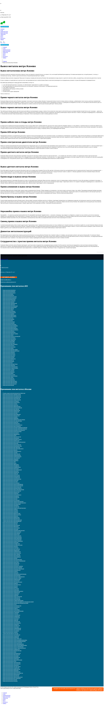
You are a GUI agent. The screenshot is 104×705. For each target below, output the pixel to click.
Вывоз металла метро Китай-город (11, 475)
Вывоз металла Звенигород (9, 315)
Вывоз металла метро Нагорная (10, 529)
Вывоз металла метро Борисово (10, 422)
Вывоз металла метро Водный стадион (12, 439)
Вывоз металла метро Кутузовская (11, 500)
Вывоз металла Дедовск (8, 302)
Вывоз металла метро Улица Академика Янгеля (14, 641)
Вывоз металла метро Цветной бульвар (12, 660)
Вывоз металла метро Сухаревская (11, 616)
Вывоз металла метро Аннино (10, 403)
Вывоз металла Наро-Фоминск (10, 344)
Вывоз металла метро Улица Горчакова (12, 642)
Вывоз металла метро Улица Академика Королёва (15, 640)
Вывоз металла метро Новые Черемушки (13, 541)
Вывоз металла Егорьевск (9, 311)
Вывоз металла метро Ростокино (11, 588)
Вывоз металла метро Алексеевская (11, 398)
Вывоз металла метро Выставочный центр (13, 448)
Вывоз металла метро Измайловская (12, 467)
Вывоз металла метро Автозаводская (12, 396)
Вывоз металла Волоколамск (10, 296)
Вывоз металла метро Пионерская (11, 563)
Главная (2, 29)
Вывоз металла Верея (8, 294)
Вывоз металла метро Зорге (9, 463)
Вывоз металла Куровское (9, 332)
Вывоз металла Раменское (9, 358)
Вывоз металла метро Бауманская (11, 411)
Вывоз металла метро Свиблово (10, 595)
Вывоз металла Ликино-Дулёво (10, 333)
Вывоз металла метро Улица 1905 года (12, 638)
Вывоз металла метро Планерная (11, 564)
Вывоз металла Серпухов (9, 365)
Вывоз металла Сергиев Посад (10, 364)
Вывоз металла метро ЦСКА (9, 661)
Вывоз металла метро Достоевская (11, 458)
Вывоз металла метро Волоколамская (12, 444)
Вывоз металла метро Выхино (10, 450)
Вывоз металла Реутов (8, 360)
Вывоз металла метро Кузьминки (11, 496)
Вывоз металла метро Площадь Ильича (12, 567)
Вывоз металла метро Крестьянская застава (13, 489)
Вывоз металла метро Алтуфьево (11, 401)
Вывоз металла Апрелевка (9, 290)
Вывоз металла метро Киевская (10, 473)
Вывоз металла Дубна (8, 310)
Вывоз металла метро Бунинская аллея (12, 431)
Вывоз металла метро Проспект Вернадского (14, 576)
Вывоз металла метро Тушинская (11, 636)
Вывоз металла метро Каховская (10, 471)
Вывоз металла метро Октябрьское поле (12, 545)
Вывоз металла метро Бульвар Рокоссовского (14, 430)
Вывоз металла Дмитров (9, 304)
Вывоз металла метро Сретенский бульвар (13, 611)
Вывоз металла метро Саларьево (11, 594)
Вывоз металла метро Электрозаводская (12, 677)
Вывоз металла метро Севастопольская (12, 596)
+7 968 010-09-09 (4, 5)
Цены (1, 35)
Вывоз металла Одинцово (9, 347)
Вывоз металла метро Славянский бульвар (13, 600)
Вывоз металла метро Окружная (10, 542)
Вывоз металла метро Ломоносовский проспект (14, 508)
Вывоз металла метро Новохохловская (12, 537)
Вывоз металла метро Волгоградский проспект (14, 442)
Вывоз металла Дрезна (8, 308)
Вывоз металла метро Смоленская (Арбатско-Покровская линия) (18, 601)
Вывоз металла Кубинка (8, 331)
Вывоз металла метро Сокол (10, 604)
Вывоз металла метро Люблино (10, 512)
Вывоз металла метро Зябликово (11, 464)
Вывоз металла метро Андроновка (11, 402)
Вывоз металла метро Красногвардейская (13, 484)
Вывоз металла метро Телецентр (11, 624)
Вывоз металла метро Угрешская (11, 637)
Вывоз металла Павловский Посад (11, 351)
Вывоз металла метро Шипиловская (11, 671)
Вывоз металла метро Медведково (11, 518)
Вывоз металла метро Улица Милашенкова (13, 644)
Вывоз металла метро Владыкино (11, 438)
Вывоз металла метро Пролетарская (11, 575)
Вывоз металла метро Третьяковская (12, 629)
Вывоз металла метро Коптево (10, 481)
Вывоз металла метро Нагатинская (11, 528)
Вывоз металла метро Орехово (10, 546)
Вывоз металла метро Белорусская (11, 415)
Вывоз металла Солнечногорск (10, 366)
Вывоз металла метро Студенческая (11, 615)
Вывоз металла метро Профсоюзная (11, 579)
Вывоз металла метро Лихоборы (11, 505)
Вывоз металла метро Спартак (10, 608)
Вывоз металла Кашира (8, 319)
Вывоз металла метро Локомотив (11, 506)
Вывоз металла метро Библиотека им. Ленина (14, 419)
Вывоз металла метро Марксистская (11, 513)
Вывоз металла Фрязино (9, 372)
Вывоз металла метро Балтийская (11, 409)
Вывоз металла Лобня (8, 335)
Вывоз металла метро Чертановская (11, 663)
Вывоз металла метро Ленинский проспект (13, 501)
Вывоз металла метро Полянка (10, 571)
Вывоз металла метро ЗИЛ (9, 462)
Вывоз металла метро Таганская (10, 619)
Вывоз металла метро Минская (10, 522)
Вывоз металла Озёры (8, 348)
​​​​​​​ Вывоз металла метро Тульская (10, 633)
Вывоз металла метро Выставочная (11, 447)
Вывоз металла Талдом (8, 370)
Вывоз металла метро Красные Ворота (12, 488)
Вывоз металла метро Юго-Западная (12, 678)
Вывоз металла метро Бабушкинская (11, 406)
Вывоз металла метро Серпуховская (11, 599)
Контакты (2, 38)
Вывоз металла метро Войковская (11, 440)
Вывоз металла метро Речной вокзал (12, 584)
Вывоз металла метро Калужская (11, 468)
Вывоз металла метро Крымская (10, 493)
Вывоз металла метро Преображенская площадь (14, 574)
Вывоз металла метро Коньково (10, 480)
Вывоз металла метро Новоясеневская (12, 539)
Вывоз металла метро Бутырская (11, 432)
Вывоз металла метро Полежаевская (11, 570)
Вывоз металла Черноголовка (10, 376)
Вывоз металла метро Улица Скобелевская (13, 646)
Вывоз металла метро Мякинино (11, 526)
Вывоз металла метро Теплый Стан (11, 625)
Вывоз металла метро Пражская (10, 572)
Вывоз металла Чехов (8, 377)
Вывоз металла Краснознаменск (10, 329)
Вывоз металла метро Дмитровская (11, 454)
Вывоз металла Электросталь (10, 382)
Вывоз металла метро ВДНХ (9, 435)
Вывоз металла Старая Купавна (10, 368)
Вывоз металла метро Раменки (10, 583)
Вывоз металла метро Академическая (12, 397)
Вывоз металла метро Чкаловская (11, 667)
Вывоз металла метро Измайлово (11, 465)
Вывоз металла (4, 33)
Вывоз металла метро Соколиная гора (12, 605)
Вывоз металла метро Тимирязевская (12, 628)
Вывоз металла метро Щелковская (11, 674)
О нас (1, 30)
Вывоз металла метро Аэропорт (10, 405)
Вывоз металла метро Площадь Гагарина (13, 566)
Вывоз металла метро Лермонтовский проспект (14, 502)
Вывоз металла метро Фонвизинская (12, 653)
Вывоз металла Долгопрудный (10, 306)
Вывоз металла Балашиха (9, 291)
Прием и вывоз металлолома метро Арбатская (14, 393)
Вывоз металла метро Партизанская (11, 555)
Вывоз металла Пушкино (9, 356)
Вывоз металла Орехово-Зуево (10, 349)
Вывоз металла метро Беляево (10, 417)
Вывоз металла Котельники (9, 324)
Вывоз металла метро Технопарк (11, 627)
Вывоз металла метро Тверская (10, 620)
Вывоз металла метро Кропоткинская (12, 491)
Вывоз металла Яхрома (8, 385)
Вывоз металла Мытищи (9, 343)
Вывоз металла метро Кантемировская (12, 469)
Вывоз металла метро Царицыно (11, 658)
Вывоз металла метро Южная (10, 679)
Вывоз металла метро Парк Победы (11, 554)
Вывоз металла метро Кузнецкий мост (12, 495)
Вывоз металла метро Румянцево (11, 590)
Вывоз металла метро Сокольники (11, 607)
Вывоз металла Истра (8, 318)
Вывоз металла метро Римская (10, 587)
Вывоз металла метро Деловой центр (12, 451)
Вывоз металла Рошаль (8, 361)
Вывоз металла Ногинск (8, 345)
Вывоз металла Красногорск (9, 327)
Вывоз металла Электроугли (9, 384)
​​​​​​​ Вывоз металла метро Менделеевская (12, 521)
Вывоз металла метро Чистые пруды (11, 666)
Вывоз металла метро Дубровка (10, 459)
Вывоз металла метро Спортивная (11, 609)
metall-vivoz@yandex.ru (5, 279)
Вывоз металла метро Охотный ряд (11, 549)
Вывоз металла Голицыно (9, 300)
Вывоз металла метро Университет (11, 649)
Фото (1, 37)
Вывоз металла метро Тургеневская (11, 634)
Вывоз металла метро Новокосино (11, 534)
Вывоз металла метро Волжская (10, 443)
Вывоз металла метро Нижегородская (12, 531)
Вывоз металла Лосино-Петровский (11, 336)
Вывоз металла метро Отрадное (10, 547)
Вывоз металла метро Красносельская (12, 487)
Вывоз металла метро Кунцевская (11, 497)
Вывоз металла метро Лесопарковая (11, 504)
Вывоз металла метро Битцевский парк (12, 421)
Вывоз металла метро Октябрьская (11, 543)
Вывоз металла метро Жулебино (10, 460)
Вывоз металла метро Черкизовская (11, 662)
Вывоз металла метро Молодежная (11, 525)
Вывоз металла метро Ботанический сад (12, 425)
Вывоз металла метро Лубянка (10, 509)
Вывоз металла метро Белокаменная (12, 414)
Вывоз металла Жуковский (9, 312)
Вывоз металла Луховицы (9, 337)
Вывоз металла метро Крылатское (11, 492)
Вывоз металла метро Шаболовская (11, 669)
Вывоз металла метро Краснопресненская (13, 485)
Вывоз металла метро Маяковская (11, 517)
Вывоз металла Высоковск (9, 299)
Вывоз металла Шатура (8, 378)
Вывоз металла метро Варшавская (11, 434)
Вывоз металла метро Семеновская (11, 597)
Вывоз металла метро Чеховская (11, 665)
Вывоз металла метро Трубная (10, 632)
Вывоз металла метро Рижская (10, 586)
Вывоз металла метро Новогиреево (11, 533)
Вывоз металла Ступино (8, 369)
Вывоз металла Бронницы (9, 292)
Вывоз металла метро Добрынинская (12, 455)
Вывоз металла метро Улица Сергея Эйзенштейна (15, 645)
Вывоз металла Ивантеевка (9, 316)
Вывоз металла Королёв (9, 323)
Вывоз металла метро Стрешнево (11, 612)
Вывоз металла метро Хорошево (11, 656)
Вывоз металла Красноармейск (10, 325)
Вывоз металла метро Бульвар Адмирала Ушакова (15, 427)
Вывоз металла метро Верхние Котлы (12, 436)
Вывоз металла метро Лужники (10, 510)
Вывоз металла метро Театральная (11, 621)
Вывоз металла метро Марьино (10, 516)
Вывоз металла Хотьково (9, 374)
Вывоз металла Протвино (9, 354)
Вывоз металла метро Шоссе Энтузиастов (13, 673)
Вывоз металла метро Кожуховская (11, 476)
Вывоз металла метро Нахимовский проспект (14, 530)
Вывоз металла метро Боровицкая (11, 423)
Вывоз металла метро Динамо (10, 452)
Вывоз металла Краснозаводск (10, 328)
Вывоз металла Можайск (9, 341)
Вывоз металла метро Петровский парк (12, 559)
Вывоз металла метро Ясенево (10, 681)
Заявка (2, 39)
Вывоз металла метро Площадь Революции (13, 568)
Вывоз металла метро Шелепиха (11, 670)
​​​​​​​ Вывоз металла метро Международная (12, 520)
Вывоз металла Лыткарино (9, 339)
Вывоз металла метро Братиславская (12, 426)
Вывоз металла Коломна (9, 321)
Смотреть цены (4, 259)
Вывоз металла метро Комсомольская (12, 479)
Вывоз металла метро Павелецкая (11, 550)
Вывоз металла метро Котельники (11, 483)
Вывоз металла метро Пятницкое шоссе (12, 582)
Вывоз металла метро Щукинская (11, 675)
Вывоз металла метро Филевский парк (12, 650)
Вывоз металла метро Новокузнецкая (12, 535)
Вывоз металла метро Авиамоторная (12, 394)
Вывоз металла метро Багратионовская (12, 407)
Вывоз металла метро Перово (10, 558)
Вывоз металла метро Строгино (10, 613)
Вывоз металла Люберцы (9, 340)
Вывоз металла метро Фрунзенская (11, 654)
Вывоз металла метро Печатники (11, 562)
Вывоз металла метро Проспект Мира (12, 578)
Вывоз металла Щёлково (9, 380)
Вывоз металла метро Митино (10, 524)
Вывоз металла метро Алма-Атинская (12, 399)
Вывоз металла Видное (8, 295)
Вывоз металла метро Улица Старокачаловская (14, 648)
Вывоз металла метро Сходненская (11, 617)
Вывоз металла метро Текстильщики (12, 623)
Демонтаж (2, 34)
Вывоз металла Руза (8, 362)
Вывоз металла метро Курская (10, 498)
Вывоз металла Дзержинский (10, 303)
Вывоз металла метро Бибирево (10, 418)
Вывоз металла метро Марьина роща (12, 514)
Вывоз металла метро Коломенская (11, 477)
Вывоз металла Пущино (8, 357)
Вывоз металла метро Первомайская (12, 557)
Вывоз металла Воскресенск (9, 298)
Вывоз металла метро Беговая (10, 413)
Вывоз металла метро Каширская (11, 472)
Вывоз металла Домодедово (10, 307)
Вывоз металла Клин (8, 320)
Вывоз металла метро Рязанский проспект (13, 591)
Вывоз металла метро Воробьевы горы (12, 446)
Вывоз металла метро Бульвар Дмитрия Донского (15, 429)
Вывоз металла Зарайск (8, 314)
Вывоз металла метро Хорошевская (11, 657)
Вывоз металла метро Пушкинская (11, 580)
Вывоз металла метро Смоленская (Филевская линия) (15, 603)
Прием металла (4, 31)
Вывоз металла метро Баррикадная (11, 410)
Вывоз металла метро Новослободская (12, 538)
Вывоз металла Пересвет (9, 352)
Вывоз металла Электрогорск (10, 381)
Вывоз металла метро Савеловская (11, 592)
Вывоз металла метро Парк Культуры (12, 553)
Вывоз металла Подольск (9, 353)
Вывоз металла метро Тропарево (11, 630)
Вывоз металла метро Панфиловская (12, 551)
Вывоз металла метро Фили (9, 652)
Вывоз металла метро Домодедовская (12, 456)
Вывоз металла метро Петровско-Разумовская (14, 561)
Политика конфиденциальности (8, 282)
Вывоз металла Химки (8, 373)
